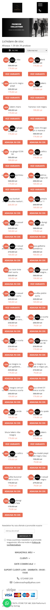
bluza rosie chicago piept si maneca (38, 129)
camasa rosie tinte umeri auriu (12, 270)
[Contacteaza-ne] (40, 10)
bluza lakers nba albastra (12, 61)
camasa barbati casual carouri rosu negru (37, 478)
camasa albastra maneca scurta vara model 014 (12, 318)
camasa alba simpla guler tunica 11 (37, 200)
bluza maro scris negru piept (12, 84)
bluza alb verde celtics (12, 453)
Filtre (14, 50)
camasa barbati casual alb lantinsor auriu (12, 294)
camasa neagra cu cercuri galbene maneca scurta (12, 365)
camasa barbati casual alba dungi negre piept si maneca (12, 247)
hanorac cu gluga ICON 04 (12, 152)
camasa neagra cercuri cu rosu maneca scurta (12, 389)
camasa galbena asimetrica (37, 247)
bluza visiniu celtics (37, 151)
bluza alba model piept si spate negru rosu (37, 454)
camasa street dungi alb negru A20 (37, 223)
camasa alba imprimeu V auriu (12, 176)
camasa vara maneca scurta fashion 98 (37, 341)
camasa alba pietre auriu (37, 294)
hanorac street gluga (12, 127)
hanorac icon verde (13, 411)
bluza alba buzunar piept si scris (12, 478)
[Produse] (40, 5)
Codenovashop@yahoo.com (26, 582)
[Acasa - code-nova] (17, 8)
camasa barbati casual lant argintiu (12, 223)
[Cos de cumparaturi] (40, 16)
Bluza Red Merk (37, 59)
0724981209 (26, 578)
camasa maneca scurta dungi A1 (12, 341)
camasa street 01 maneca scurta (37, 389)
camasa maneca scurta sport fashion (37, 318)
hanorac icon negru (37, 106)
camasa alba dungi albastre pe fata (12, 501)
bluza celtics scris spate (38, 411)
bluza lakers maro (12, 106)
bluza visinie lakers (37, 432)
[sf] (25, 27)
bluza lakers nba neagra (12, 433)
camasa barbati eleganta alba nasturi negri (12, 200)
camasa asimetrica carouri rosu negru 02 (37, 176)
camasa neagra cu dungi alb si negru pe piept (38, 365)
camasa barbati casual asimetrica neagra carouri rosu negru (37, 270)
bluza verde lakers (37, 83)
